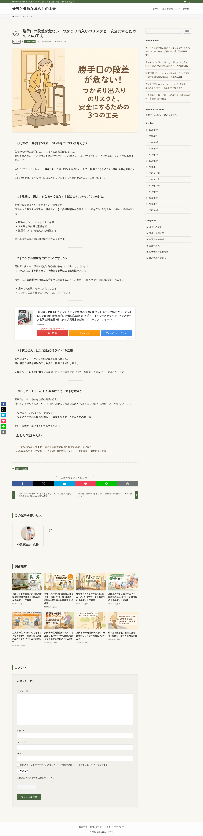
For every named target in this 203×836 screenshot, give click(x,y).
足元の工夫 (154, 245)
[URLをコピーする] (127, 483)
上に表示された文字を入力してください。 (37, 778)
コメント (22, 691)
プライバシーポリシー (114, 827)
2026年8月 (154, 130)
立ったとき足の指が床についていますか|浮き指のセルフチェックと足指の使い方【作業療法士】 (167, 51)
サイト (20, 754)
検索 (187, 31)
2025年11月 (154, 179)
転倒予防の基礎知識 (158, 252)
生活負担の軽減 (156, 239)
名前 (20, 730)
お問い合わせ (96, 827)
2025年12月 (154, 173)
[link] (50, 530)
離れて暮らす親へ (157, 258)
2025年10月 (154, 185)
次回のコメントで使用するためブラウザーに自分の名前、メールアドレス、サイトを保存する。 (65, 765)
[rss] (185, 1)
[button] (22, 483)
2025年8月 (154, 198)
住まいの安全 (30, 41)
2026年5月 (154, 148)
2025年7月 (154, 204)
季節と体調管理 (156, 233)
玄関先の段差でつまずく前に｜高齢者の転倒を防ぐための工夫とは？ (55, 447)
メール (21, 742)
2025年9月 (154, 191)
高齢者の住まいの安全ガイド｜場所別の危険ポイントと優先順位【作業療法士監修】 (63, 451)
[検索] (189, 1)
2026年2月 (154, 161)
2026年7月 (154, 136)
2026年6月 (154, 142)
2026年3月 (154, 154)
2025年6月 (154, 210)
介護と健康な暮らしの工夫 (34, 8)
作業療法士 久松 (28, 544)
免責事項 (83, 827)
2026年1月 (154, 167)
